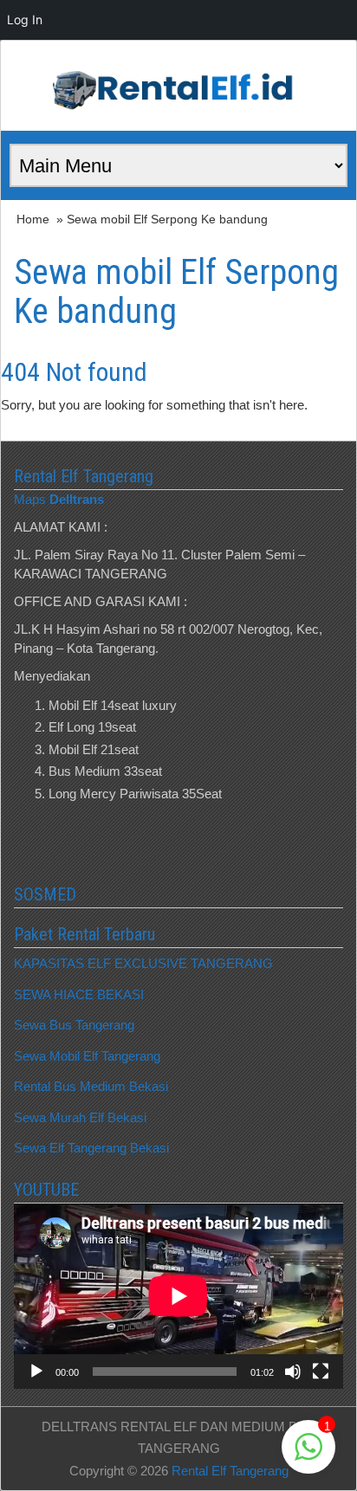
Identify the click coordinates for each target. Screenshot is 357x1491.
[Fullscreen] (320, 1371)
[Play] (36, 1371)
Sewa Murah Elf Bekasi (80, 1117)
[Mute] (293, 1371)
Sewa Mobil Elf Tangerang (87, 1056)
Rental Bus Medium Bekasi (91, 1086)
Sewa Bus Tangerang (74, 1024)
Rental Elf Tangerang (230, 1470)
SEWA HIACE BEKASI (79, 994)
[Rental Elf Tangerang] (178, 84)
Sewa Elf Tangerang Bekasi (91, 1147)
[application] (178, 1296)
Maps (59, 499)
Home (32, 219)
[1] (308, 1456)
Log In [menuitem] (24, 19)
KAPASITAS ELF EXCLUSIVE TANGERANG (143, 963)
